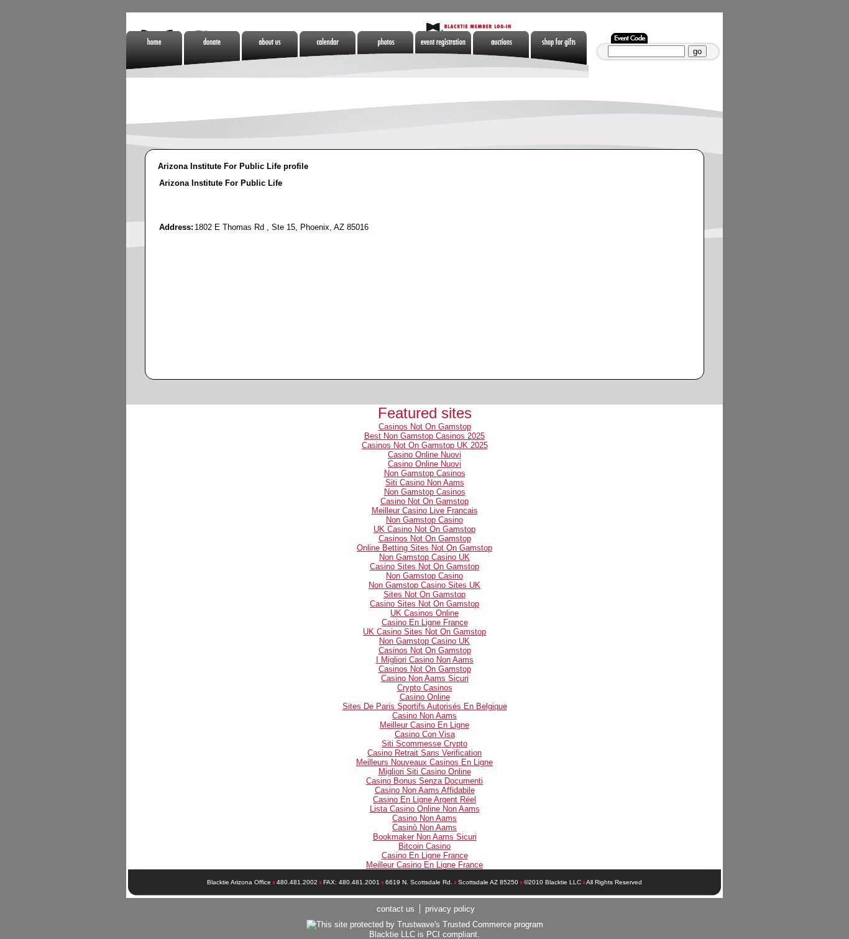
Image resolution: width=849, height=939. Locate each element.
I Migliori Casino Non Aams (425, 659)
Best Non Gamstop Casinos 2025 (424, 436)
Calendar (328, 54)
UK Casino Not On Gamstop (424, 529)
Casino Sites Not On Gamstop (424, 566)
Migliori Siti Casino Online (425, 771)
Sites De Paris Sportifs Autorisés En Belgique (424, 706)
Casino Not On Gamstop (424, 501)
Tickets (444, 54)
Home (155, 54)
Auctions (502, 54)
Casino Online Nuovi (424, 454)
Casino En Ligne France (425, 622)
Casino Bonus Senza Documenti (424, 781)
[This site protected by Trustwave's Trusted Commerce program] (424, 925)
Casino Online (425, 697)
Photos (386, 54)
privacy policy (450, 909)
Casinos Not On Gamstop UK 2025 (425, 445)
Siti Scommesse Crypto (424, 743)
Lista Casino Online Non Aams (425, 808)
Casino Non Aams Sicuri (425, 678)
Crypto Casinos (424, 687)
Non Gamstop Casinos (617, 54)
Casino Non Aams (424, 715)
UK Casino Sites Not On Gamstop (424, 631)
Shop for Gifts (560, 54)
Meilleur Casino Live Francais (425, 510)
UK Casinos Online (424, 613)
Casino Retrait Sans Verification (424, 753)
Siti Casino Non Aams (424, 482)
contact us (396, 909)
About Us (271, 54)
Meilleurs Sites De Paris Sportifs (271, 101)
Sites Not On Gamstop (424, 594)
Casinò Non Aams (424, 827)
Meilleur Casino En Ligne (424, 725)
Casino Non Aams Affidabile (425, 790)
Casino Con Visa (425, 734)
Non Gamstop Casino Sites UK (424, 585)
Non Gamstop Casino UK (424, 557)
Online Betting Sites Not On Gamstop (424, 547)
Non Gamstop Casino (424, 519)
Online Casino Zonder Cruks (213, 101)
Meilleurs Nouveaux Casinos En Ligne (424, 762)
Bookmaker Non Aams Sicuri (425, 836)
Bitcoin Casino (424, 846)
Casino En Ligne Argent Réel (424, 799)
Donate (213, 54)
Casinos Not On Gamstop (425, 426)
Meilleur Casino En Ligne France (424, 864)
